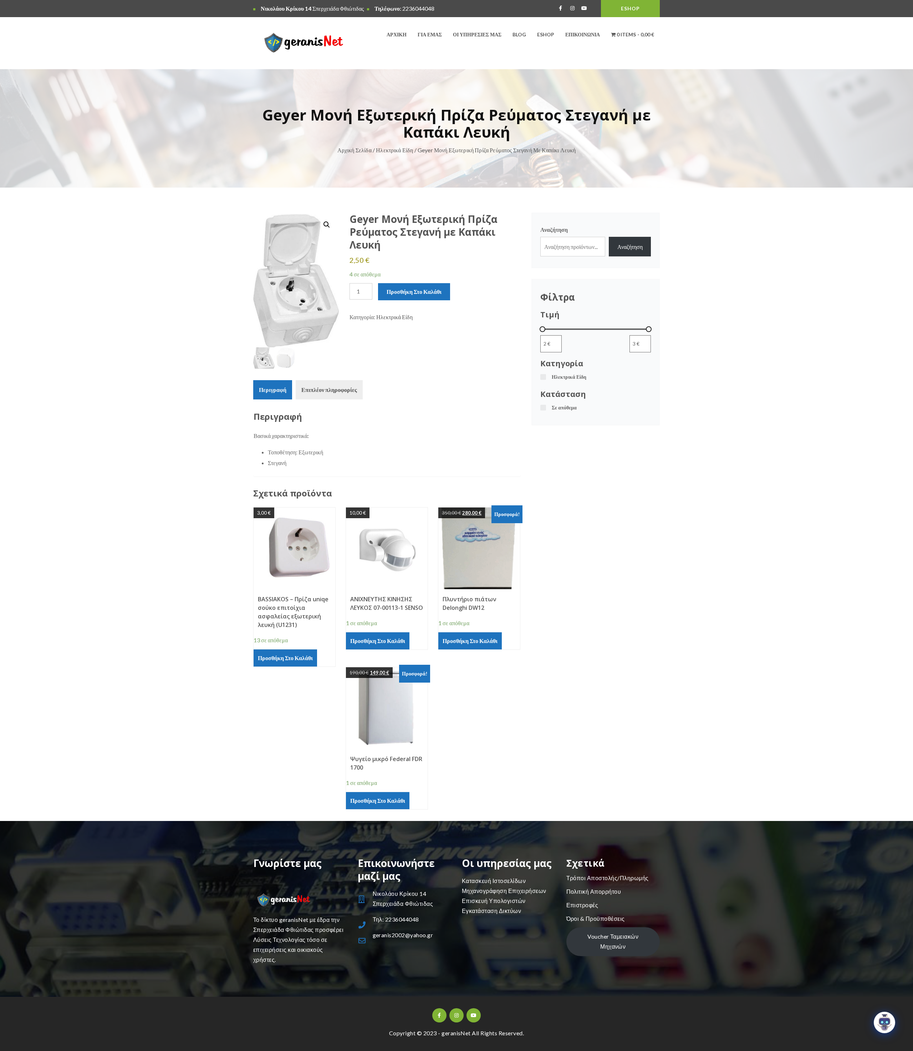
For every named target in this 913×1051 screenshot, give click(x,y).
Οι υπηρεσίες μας (477, 34)
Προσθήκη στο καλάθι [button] (285, 657)
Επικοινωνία (582, 34)
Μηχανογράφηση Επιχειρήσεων (504, 890)
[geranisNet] (300, 44)
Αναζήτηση (554, 229)
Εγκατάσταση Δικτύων (491, 910)
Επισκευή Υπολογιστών (494, 900)
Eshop (545, 34)
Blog (519, 34)
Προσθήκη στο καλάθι (414, 291)
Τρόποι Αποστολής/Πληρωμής (607, 877)
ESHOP (630, 8)
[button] (326, 224)
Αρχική (397, 34)
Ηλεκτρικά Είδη (394, 150)
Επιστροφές (582, 905)
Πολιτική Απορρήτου (593, 891)
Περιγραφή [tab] (272, 389)
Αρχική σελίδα (354, 150)
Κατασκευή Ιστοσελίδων (494, 880)
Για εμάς (430, 34)
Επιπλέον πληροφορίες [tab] (329, 389)
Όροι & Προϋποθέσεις (595, 918)
